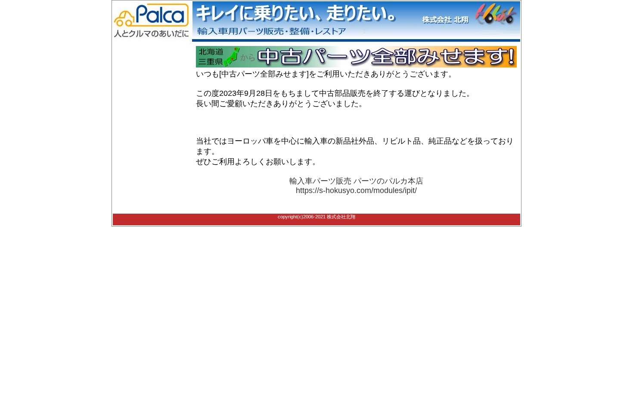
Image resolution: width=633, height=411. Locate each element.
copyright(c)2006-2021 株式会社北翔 (316, 216)
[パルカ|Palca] (316, 40)
